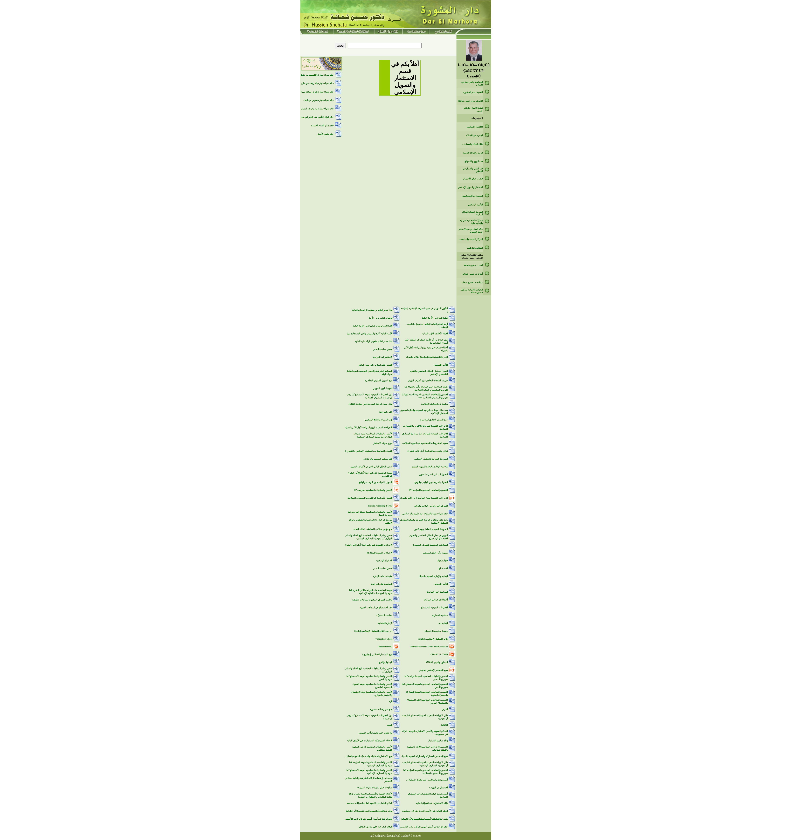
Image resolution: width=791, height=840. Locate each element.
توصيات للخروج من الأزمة (380, 318)
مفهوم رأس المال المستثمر (435, 553)
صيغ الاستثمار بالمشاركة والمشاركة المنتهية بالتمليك (424, 756)
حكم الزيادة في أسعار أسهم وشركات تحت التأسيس (368, 819)
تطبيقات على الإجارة (382, 576)
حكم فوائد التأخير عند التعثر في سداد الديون (313, 117)
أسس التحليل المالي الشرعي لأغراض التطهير (371, 467)
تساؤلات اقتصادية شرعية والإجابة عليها (471, 221)
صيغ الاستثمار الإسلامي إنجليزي (433, 670)
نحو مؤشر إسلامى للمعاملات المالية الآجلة (372, 529)
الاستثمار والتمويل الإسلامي (470, 187)
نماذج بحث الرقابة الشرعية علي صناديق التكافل (370, 404)
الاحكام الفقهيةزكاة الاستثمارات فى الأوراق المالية (369, 740)
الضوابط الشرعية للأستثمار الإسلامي (431, 459)
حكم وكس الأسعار (325, 134)
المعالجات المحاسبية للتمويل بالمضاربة (430, 545)
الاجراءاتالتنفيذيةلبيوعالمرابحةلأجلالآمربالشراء (427, 357)
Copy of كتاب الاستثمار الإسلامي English (373, 631)
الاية (390, 701)
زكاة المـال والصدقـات (472, 144)
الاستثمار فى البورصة (382, 357)
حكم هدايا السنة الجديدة (322, 125)
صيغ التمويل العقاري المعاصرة (378, 380)
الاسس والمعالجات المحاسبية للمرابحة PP (428, 490)
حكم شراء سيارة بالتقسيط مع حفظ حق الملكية (312, 75)
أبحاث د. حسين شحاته (472, 274)
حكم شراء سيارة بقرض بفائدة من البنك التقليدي (311, 92)
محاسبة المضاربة (440, 615)
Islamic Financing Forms (380, 506)
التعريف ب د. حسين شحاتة (470, 101)
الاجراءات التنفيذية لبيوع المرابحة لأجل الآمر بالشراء (368, 427)
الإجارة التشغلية (385, 623)
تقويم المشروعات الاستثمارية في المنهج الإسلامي (425, 443)
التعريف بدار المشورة (473, 92)
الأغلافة (444, 725)
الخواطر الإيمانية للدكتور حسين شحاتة (472, 291)
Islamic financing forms (436, 631)
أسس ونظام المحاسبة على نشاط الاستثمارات (427, 780)
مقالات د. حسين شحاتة (472, 282)
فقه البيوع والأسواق (474, 161)
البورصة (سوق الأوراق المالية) (472, 213)
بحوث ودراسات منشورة (381, 709)
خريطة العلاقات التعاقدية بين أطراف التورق (428, 380)
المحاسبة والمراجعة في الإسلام (472, 83)
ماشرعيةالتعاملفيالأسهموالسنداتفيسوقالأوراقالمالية (369, 811)
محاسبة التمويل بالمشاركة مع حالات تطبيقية (372, 600)
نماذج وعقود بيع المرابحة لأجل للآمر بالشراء (427, 451)
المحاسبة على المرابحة (381, 584)
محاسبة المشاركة (384, 615)
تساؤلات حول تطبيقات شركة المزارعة (374, 787)
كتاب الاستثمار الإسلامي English (433, 639)
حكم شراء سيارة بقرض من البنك (318, 100)
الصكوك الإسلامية (384, 560)
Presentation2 (385, 647)
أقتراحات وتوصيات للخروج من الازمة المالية (372, 326)
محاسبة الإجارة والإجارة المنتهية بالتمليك (429, 467)
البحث (389, 725)
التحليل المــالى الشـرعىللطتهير (433, 474)
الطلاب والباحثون (475, 248)
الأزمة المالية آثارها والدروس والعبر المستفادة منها (369, 333)
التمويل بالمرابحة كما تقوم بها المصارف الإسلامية (370, 498)
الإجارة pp (443, 623)
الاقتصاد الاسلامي (475, 127)
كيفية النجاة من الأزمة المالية (435, 318)
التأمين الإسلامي (475, 205)
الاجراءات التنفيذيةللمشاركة (379, 553)
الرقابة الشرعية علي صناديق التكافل (375, 827)
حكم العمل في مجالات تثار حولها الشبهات (471, 230)
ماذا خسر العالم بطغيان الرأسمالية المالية (373, 341)
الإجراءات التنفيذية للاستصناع (434, 607)
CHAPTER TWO (439, 654)
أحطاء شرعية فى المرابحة (436, 600)
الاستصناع (443, 568)
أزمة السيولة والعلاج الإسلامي (378, 420)
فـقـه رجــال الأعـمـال (473, 179)
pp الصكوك (442, 560)
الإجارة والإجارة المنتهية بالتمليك (433, 576)
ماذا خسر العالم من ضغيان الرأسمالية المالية (372, 310)
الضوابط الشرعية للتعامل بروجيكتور (431, 529)
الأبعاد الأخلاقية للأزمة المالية (435, 333)
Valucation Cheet (383, 639)
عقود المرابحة (385, 412)
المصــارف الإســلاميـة (472, 196)
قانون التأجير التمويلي (382, 388)
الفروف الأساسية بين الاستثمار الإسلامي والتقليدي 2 (368, 451)
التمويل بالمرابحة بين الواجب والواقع (375, 365)
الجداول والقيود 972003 (437, 662)
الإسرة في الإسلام (474, 135)
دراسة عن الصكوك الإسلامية (434, 404)
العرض (445, 709)
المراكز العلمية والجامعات (471, 239)
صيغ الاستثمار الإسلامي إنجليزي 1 (377, 654)
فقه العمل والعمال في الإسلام (473, 169)
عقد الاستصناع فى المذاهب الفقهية (376, 607)
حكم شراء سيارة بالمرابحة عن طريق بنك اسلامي (425, 513)
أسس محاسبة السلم (382, 349)
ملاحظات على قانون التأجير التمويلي (375, 733)
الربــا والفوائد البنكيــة (473, 153)
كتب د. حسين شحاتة (473, 265)
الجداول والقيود (385, 662)
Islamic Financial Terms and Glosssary (429, 647)
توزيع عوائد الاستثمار (382, 443)
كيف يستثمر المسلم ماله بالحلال (377, 459)
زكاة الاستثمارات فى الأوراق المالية (432, 803)
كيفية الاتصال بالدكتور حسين (473, 109)
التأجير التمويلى (441, 365)
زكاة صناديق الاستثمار (438, 740)
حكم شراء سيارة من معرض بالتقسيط (316, 109)
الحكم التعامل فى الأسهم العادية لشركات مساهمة (369, 803)
